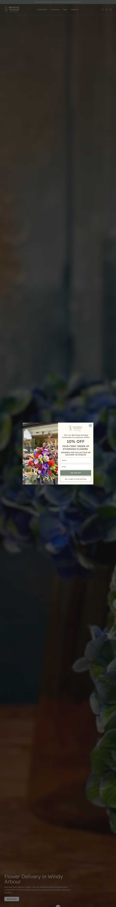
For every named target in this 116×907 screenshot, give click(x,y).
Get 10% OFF (76, 473)
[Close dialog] (90, 425)
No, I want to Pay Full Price (75, 479)
